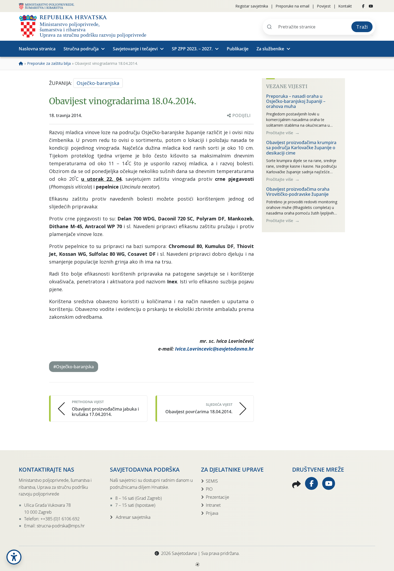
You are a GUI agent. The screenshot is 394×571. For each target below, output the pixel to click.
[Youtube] (371, 6)
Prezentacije (217, 497)
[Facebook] (363, 6)
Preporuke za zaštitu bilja (49, 63)
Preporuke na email (292, 6)
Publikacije (237, 49)
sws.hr (197, 564)
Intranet (213, 505)
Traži (362, 27)
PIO (209, 489)
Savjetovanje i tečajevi (135, 49)
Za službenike (270, 49)
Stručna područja (81, 49)
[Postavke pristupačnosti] (13, 557)
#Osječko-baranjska (73, 367)
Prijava (212, 513)
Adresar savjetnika (132, 517)
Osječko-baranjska (98, 83)
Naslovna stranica (37, 49)
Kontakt (345, 6)
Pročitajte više (280, 132)
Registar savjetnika (251, 6)
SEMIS (212, 481)
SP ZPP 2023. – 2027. (192, 49)
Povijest (324, 6)
